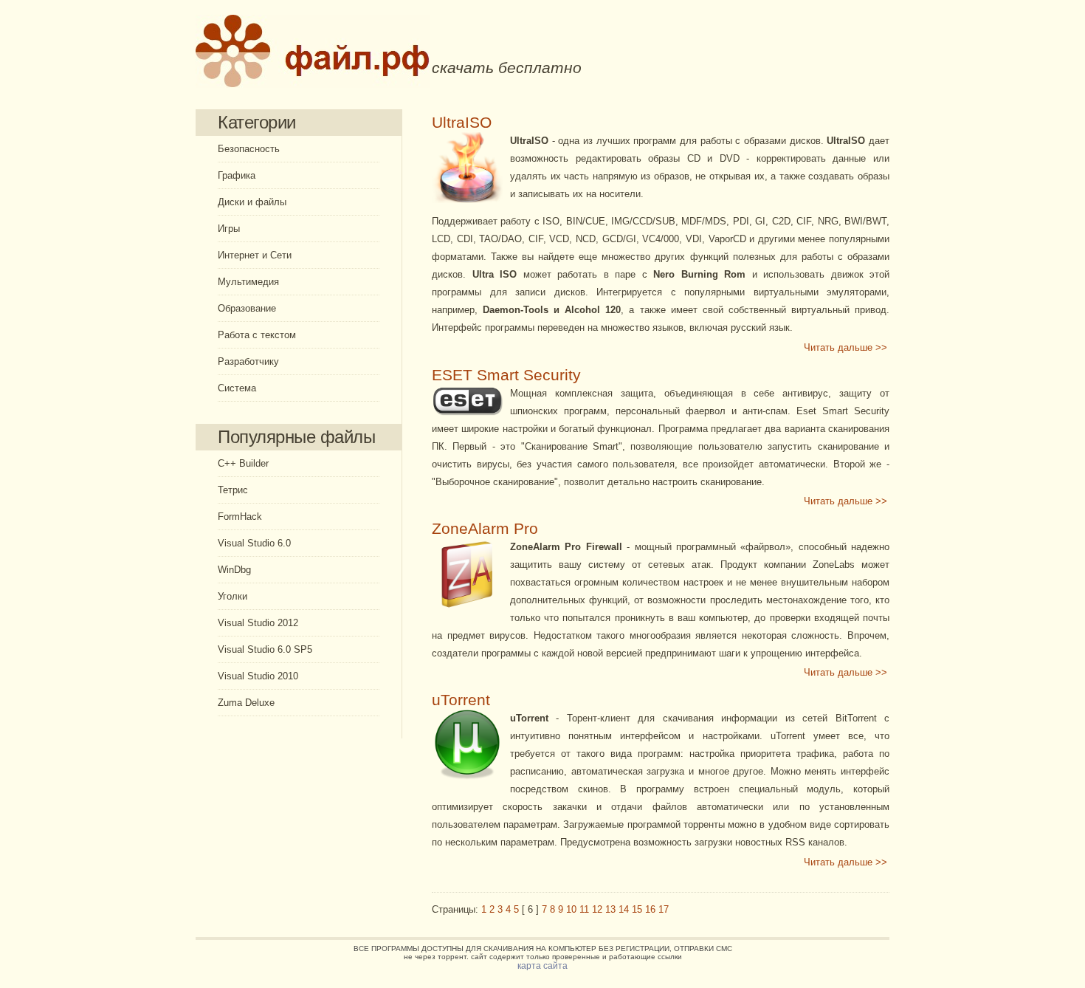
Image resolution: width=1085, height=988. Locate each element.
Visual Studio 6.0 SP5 (265, 649)
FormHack (240, 516)
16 (650, 909)
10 (571, 909)
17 (663, 909)
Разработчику (248, 361)
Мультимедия (248, 281)
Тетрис (233, 489)
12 (597, 909)
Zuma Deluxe (246, 702)
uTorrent (461, 700)
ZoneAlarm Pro (485, 529)
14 (624, 909)
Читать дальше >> (845, 347)
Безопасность (249, 148)
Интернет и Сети (255, 255)
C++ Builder (243, 463)
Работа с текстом (257, 334)
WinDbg (234, 569)
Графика (236, 175)
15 (637, 909)
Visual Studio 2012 (258, 622)
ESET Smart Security (506, 375)
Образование (247, 308)
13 (610, 909)
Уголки (232, 596)
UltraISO (462, 122)
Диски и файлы (252, 201)
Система (237, 388)
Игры (229, 228)
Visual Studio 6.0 (254, 543)
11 (584, 909)
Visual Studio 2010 (258, 676)
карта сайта (542, 966)
